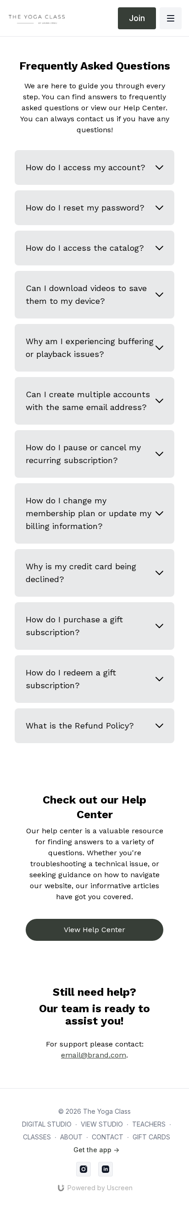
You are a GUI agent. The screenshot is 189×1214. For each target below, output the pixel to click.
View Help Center (94, 929)
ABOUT (71, 1137)
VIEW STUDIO (102, 1124)
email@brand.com (93, 1055)
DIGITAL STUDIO (47, 1124)
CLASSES (37, 1137)
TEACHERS (149, 1124)
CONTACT (107, 1137)
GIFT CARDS (151, 1137)
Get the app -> (96, 1150)
